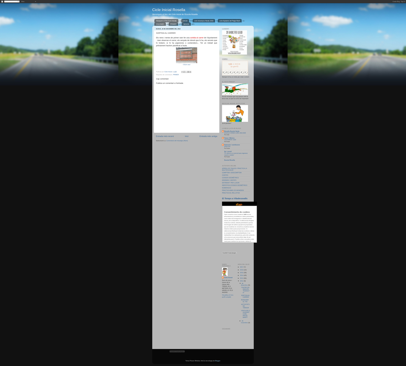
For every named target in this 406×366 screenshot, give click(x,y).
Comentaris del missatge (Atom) (177, 140)
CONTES (225, 175)
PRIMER (173, 24)
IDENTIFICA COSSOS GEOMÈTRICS (234, 185)
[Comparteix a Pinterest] (190, 72)
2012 (242, 281)
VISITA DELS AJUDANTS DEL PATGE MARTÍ (245, 314)
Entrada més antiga (208, 136)
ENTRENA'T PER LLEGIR (230, 183)
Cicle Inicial (228, 277)
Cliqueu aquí (186, 64)
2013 (242, 278)
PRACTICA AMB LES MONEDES (233, 190)
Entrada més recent (165, 136)
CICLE (185, 21)
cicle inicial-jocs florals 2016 (203, 21)
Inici (187, 136)
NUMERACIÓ (226, 188)
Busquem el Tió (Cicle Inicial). (166, 21)
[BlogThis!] (184, 72)
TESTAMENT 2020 (230, 140)
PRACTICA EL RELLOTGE (231, 193)
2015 (242, 272)
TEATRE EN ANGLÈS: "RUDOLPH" (245, 290)
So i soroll (228, 151)
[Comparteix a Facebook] (188, 72)
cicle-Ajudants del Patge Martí (229, 21)
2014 (242, 275)
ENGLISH (227, 146)
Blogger (217, 361)
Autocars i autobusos (232, 145)
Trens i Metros (229, 138)
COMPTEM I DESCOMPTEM (231, 172)
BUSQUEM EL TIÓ (245, 300)
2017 (242, 267)
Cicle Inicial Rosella (168, 10)
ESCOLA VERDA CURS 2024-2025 (235, 133)
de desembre (244, 284)
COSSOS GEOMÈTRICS (230, 178)
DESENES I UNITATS (229, 180)
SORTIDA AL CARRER (245, 296)
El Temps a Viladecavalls (234, 198)
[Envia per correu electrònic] (182, 72)
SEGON (186, 24)
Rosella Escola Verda (231, 131)
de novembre (244, 321)
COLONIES (160, 24)
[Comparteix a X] (186, 72)
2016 (242, 270)
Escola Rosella (229, 160)
